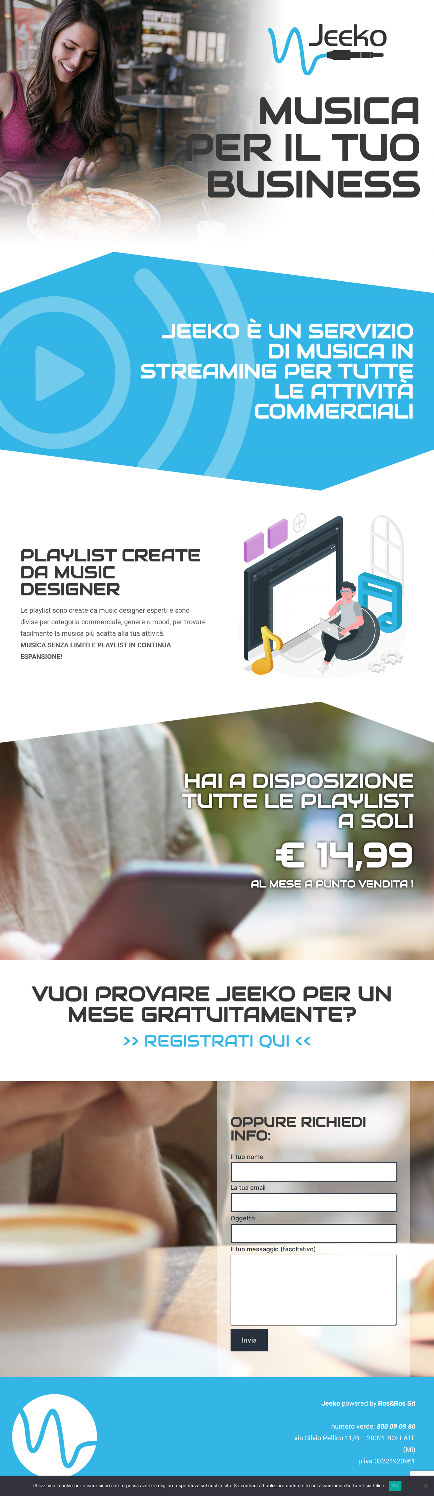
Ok (395, 1485)
